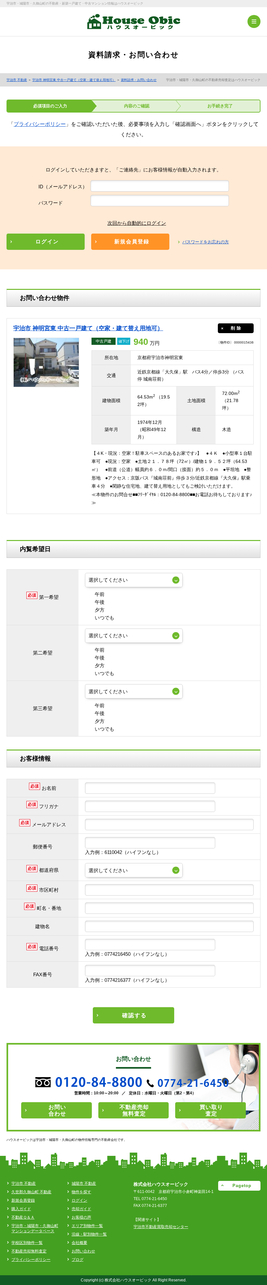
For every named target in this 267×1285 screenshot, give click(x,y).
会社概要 (79, 1242)
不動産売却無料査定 (29, 1251)
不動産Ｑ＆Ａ (23, 1217)
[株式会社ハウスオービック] (133, 24)
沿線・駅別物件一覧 (89, 1234)
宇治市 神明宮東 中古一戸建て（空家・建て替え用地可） (74, 80)
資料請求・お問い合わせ (139, 80)
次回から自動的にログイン (136, 223)
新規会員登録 (23, 1200)
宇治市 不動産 (17, 80)
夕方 (100, 610)
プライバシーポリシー (40, 124)
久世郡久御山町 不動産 (31, 1192)
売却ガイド (81, 1209)
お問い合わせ (83, 1251)
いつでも (104, 617)
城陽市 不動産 (84, 1183)
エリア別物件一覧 (87, 1226)
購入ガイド (21, 1209)
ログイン (79, 1200)
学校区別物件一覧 (27, 1242)
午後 (100, 602)
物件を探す (81, 1192)
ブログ (77, 1259)
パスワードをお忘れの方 (205, 241)
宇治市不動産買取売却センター (161, 1226)
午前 (100, 594)
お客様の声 (81, 1217)
